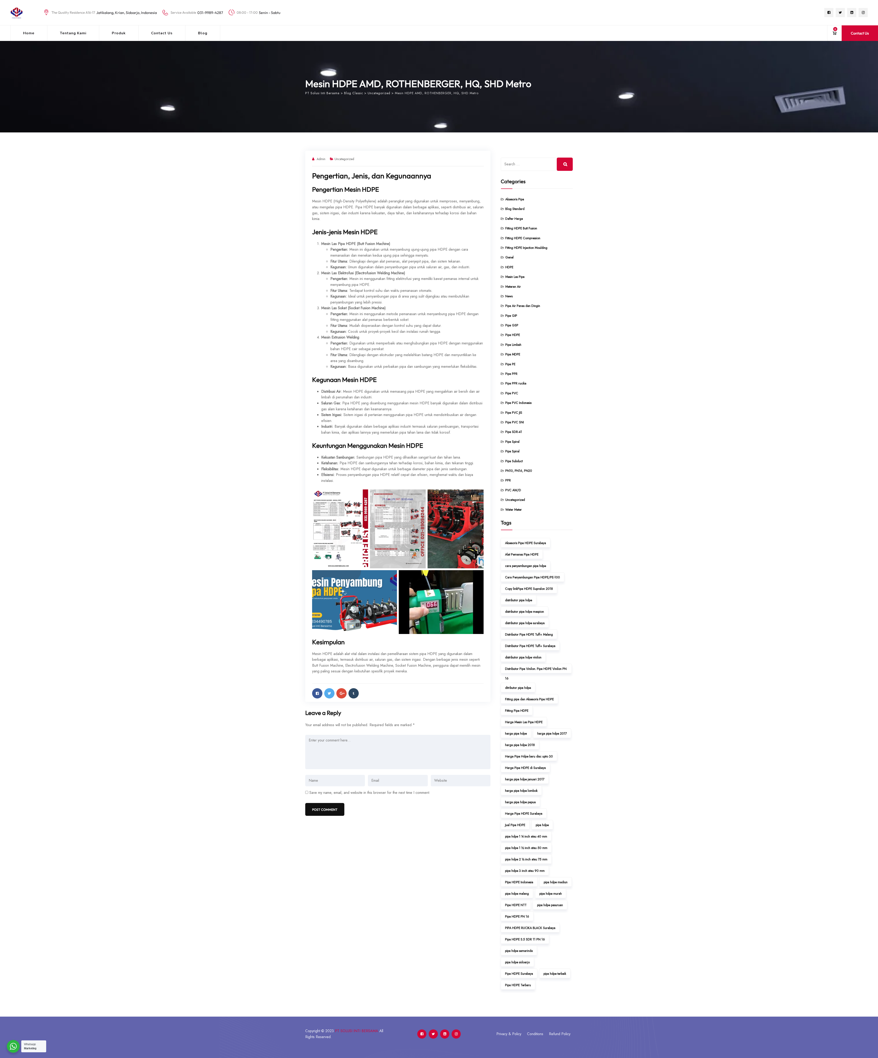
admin (321, 159)
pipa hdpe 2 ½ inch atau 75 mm (526, 859)
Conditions (535, 1034)
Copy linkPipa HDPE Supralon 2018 (529, 588)
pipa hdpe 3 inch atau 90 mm (525, 870)
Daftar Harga (514, 218)
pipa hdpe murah (550, 893)
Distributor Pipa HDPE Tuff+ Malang (529, 634)
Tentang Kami (73, 33)
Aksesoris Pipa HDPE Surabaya (525, 543)
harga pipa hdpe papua (520, 802)
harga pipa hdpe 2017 (552, 733)
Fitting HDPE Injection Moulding (526, 247)
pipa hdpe (542, 825)
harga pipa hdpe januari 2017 (524, 779)
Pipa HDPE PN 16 (517, 916)
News (509, 296)
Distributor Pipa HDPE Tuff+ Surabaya (530, 646)
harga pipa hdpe (516, 733)
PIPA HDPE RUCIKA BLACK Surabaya (530, 928)
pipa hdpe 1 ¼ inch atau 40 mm (526, 836)
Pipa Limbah (513, 344)
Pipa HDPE (512, 335)
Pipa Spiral (512, 441)
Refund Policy (559, 1034)
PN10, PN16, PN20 (518, 470)
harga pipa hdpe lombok (521, 790)
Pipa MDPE (512, 354)
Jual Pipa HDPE (515, 825)
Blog (202, 33)
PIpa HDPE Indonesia (519, 882)
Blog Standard (515, 209)
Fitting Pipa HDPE (516, 710)
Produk (119, 33)
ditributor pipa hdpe (518, 687)
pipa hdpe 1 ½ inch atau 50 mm (526, 848)
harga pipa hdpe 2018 (520, 745)
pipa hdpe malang (517, 893)
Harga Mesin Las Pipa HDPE (524, 722)
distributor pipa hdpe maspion (524, 611)
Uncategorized (344, 159)
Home (29, 33)
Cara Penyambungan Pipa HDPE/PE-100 (532, 577)
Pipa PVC (511, 393)
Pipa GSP (511, 325)
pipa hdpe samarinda (519, 950)
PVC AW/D (513, 490)
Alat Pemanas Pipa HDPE (521, 554)
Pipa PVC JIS (513, 412)
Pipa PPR (511, 373)
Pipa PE (510, 364)
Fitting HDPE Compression (522, 238)
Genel (509, 257)
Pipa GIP (511, 315)
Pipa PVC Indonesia (518, 402)
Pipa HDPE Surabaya (519, 973)
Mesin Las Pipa (515, 276)
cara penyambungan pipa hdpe (525, 566)
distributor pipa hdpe (518, 600)
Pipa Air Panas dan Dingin (522, 305)
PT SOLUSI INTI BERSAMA (356, 1031)
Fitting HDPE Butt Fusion (521, 228)
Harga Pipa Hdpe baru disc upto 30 (529, 756)
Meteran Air (513, 286)
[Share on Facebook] (317, 693)
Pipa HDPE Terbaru (518, 985)
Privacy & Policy (508, 1034)
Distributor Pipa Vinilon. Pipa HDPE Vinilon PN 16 (536, 669)
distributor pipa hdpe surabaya (525, 623)
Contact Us (162, 33)
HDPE (509, 267)
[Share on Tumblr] (353, 693)
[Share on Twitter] (329, 693)
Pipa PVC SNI (514, 422)
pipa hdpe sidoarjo (517, 962)
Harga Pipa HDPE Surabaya (523, 813)
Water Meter (513, 509)
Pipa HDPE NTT (516, 905)
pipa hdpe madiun (555, 882)
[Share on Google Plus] (341, 693)
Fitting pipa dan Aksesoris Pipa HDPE (529, 699)
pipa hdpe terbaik (554, 973)
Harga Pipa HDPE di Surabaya (525, 767)
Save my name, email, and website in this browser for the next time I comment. (369, 792)
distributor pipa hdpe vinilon (523, 657)
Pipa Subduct (514, 461)
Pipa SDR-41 (513, 432)
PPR (508, 480)
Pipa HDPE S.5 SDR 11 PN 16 (525, 939)
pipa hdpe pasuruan (550, 905)
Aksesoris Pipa (514, 199)
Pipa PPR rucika (515, 383)
